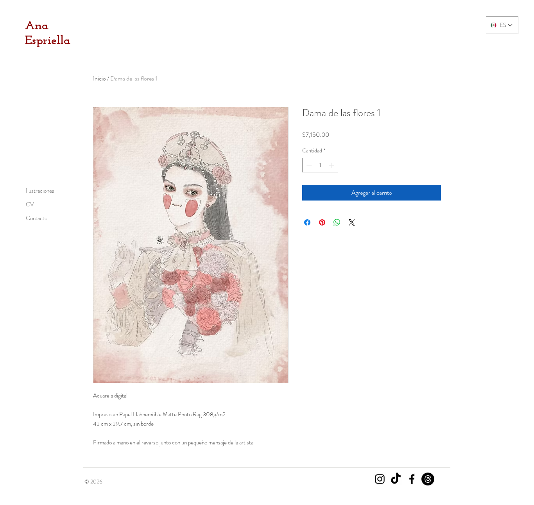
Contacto (36, 218)
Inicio (99, 78)
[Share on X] (352, 222)
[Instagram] (379, 479)
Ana (37, 26)
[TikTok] (395, 479)
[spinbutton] (320, 165)
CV (30, 204)
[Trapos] (427, 479)
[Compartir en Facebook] (307, 222)
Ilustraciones (40, 190)
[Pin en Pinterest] (322, 222)
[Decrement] (308, 165)
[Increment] (332, 165)
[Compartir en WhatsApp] (337, 222)
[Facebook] (411, 479)
